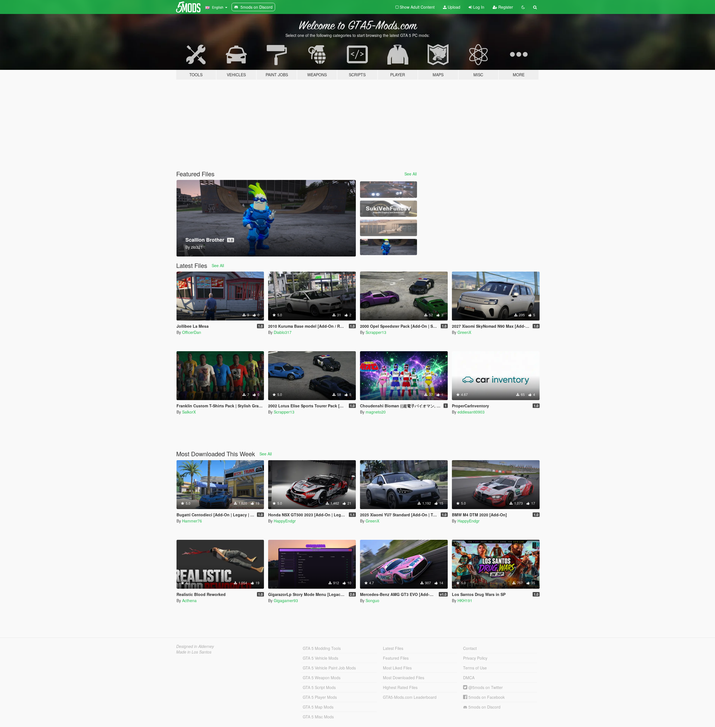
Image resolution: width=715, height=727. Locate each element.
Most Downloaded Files (403, 677)
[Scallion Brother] (388, 247)
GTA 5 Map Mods (318, 707)
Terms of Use (475, 668)
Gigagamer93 (286, 600)
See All (410, 174)
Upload (453, 7)
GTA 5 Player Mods (320, 697)
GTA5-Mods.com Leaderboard (410, 697)
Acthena (189, 600)
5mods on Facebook (486, 697)
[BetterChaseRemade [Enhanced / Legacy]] (388, 189)
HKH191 (464, 600)
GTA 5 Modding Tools (322, 648)
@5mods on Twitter (485, 687)
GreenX (464, 332)
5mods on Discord (483, 707)
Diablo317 (283, 332)
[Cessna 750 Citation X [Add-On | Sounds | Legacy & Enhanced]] (388, 228)
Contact (470, 648)
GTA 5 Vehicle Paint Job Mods (329, 668)
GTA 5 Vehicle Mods (320, 658)
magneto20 (376, 412)
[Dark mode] (523, 7)
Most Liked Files (397, 668)
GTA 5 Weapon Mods (321, 677)
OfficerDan (191, 332)
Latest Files (393, 648)
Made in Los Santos (193, 652)
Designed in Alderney (195, 646)
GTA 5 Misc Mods (318, 716)
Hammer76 (192, 521)
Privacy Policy (475, 658)
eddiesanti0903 (471, 412)
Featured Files (396, 658)
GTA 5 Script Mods (319, 687)
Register (505, 7)
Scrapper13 (376, 332)
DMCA (469, 677)
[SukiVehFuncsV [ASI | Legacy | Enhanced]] (388, 209)
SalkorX (189, 412)
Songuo (372, 600)
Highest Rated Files (400, 687)
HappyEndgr (285, 521)
